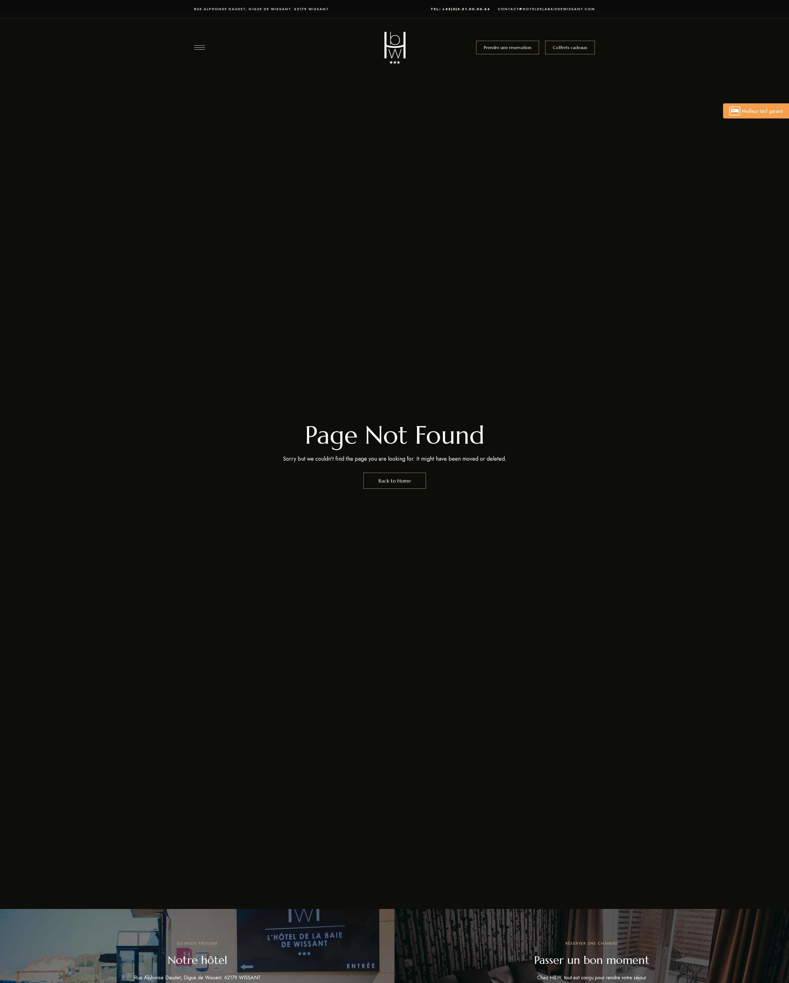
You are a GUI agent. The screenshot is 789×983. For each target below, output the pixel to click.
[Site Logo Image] (394, 47)
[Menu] (199, 47)
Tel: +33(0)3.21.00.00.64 (460, 8)
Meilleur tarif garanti (762, 111)
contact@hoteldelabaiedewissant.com (546, 8)
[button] (507, 47)
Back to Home (394, 481)
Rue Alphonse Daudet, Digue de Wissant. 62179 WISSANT (261, 8)
